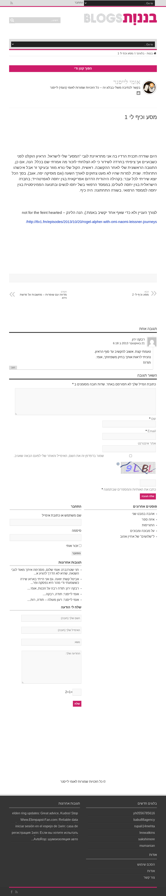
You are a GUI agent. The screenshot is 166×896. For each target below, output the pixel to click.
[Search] (12, 20)
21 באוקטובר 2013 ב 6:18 (129, 343)
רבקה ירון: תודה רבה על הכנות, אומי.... (53, 588)
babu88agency (144, 819)
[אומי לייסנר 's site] (138, 93)
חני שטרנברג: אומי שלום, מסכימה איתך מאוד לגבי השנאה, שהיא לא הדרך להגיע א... (45, 571)
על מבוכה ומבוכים (142, 531)
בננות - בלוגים (145, 53)
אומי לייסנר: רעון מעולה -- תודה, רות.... (53, 599)
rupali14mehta (144, 826)
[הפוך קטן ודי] (120, 23)
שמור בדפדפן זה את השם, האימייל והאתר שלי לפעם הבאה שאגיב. (59, 456)
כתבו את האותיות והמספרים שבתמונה (130, 489)
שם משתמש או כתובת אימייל (61, 515)
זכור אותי (72, 546)
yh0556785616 (144, 813)
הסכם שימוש (146, 864)
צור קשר (149, 877)
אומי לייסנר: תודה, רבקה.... (61, 594)
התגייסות (148, 525)
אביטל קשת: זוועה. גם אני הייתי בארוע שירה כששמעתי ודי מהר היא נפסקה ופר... (49, 580)
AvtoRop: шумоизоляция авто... (54, 839)
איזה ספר (148, 519)
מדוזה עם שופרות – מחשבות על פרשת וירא (43, 294)
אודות (151, 871)
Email (152, 431)
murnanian (147, 845)
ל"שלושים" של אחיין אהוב (137, 536)
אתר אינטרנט (147, 443)
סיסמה (76, 530)
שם (153, 418)
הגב (13, 367)
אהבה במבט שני (143, 514)
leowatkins (147, 832)
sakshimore (146, 839)
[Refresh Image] (118, 464)
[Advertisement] (83, 745)
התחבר (79, 2)
